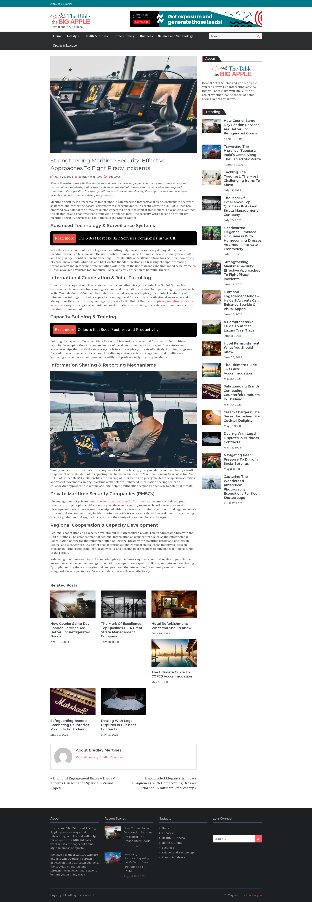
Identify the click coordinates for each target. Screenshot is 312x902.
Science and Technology (175, 36)
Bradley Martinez (90, 176)
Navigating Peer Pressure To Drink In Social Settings (241, 459)
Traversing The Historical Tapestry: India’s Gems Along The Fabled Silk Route (242, 153)
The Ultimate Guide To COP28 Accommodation (171, 674)
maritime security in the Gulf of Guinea (116, 501)
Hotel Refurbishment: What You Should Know (171, 626)
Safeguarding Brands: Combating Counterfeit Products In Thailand (70, 725)
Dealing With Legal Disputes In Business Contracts (118, 725)
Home (57, 36)
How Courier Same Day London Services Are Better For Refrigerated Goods (70, 630)
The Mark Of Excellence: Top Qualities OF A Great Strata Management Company (121, 630)
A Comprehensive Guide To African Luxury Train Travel (239, 326)
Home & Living (124, 36)
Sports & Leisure (65, 45)
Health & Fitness (96, 36)
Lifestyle (73, 36)
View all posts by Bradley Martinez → (101, 757)
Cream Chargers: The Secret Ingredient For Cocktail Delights (242, 416)
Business (146, 36)
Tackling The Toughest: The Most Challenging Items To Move (242, 178)
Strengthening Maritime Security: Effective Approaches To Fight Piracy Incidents (242, 270)
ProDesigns (254, 895)
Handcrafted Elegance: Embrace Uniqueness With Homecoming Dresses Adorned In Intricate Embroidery (164, 783)
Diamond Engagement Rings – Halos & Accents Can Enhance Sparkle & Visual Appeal (82, 783)
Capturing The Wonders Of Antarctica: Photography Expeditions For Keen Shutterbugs (242, 487)
